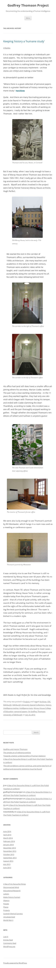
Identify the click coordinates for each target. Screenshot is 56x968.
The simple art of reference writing (17, 752)
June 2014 (7, 831)
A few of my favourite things (14, 884)
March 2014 (8, 838)
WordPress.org (9, 946)
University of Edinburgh (12, 715)
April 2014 (7, 835)
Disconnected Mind (11, 887)
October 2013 (8, 854)
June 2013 (7, 867)
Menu (28, 18)
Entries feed (8, 940)
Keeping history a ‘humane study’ (23, 41)
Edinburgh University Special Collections (29, 705)
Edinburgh (7, 705)
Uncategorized (9, 917)
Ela (4, 805)
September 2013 (9, 858)
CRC (49, 701)
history (48, 705)
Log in (5, 936)
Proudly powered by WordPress (15, 963)
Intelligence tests (26, 708)
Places (5, 907)
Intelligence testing (10, 708)
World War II (8, 920)
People (6, 904)
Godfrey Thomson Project (28, 5)
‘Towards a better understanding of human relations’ (24, 756)
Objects (6, 900)
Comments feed (9, 943)
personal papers (20, 711)
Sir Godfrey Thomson (36, 711)
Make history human (11, 897)
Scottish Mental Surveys (13, 913)
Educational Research (12, 890)
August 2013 (8, 861)
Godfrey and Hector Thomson (15, 749)
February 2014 (9, 841)
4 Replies (6, 48)
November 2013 (9, 851)
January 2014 (8, 844)
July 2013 (6, 864)
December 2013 (9, 848)
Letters (6, 894)
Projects (26, 701)
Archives (43, 701)
